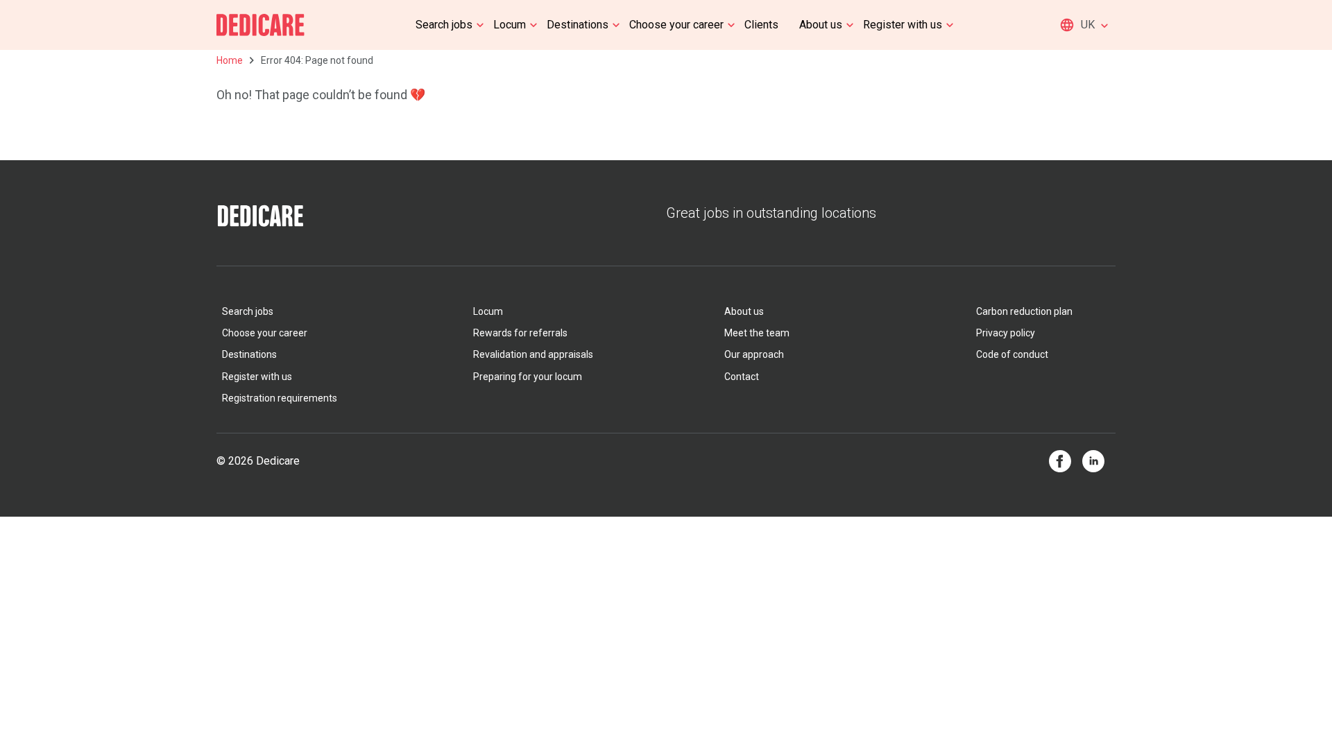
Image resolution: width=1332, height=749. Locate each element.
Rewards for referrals (520, 332)
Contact (741, 376)
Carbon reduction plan (1024, 311)
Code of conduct (1012, 354)
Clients (761, 24)
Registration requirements (279, 398)
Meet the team (756, 332)
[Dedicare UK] (260, 25)
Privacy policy (1005, 332)
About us (820, 24)
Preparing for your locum (527, 376)
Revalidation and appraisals (533, 354)
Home (229, 60)
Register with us (902, 24)
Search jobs (444, 24)
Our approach (754, 354)
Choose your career (676, 24)
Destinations (577, 24)
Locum (509, 24)
